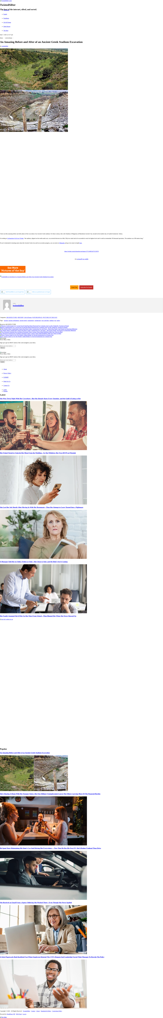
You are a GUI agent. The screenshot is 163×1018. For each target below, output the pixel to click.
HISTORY (20, 317)
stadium (51, 320)
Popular (5, 391)
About (5, 369)
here (81, 243)
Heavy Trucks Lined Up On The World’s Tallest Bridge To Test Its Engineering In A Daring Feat (26, 336)
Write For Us (6, 381)
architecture (38, 320)
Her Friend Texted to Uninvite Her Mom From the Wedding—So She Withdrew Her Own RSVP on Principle (38, 453)
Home (1, 38)
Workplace (6, 10)
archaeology (31, 320)
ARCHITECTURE (11, 317)
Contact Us (6, 385)
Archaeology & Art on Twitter (15, 238)
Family (5, 14)
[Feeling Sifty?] (3, 1017)
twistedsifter (5, 46)
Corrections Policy (57, 1011)
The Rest (5, 30)
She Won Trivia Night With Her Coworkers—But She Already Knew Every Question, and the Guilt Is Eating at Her (40, 398)
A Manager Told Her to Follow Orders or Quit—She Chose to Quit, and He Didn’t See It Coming (34, 562)
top (55, 320)
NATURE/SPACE (37, 317)
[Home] (81, 1)
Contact (33, 1011)
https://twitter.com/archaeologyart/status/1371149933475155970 (81, 251)
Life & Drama (7, 22)
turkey (58, 320)
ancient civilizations (13, 320)
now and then (45, 320)
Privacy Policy (7, 373)
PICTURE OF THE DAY (50, 317)
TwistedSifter (26, 1011)
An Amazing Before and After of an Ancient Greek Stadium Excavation (25, 753)
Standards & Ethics (46, 1011)
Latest (5, 389)
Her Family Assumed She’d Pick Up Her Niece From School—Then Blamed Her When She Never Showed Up (38, 616)
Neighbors (6, 18)
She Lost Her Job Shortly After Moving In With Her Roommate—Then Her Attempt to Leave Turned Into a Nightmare (41, 507)
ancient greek (23, 320)
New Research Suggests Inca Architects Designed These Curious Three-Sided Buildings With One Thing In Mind (30, 333)
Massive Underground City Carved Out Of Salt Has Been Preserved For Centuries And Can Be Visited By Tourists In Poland (33, 327)
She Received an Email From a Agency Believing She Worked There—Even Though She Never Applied (36, 902)
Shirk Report (6, 26)
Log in (24, 1014)
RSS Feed (19, 1014)
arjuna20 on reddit (82, 259)
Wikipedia (62, 243)
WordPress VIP (11, 1014)
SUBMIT (6, 377)
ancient (6, 320)
